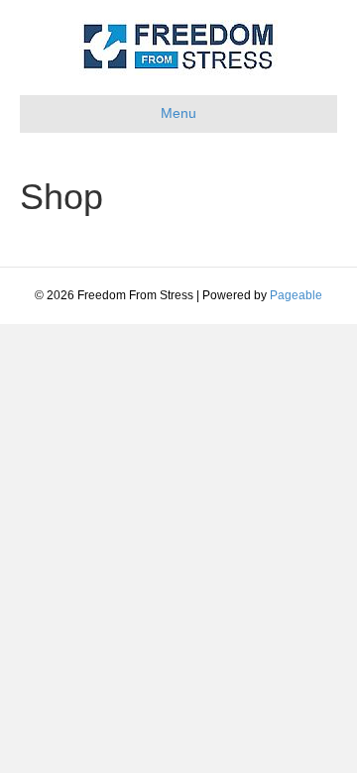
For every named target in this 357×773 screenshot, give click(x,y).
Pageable (296, 295)
